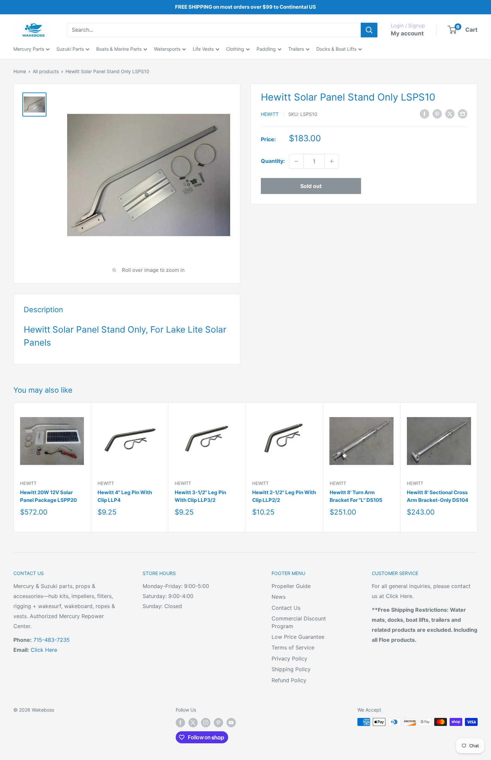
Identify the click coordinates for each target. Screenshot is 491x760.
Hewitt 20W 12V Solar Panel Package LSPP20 (48, 496)
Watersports (167, 49)
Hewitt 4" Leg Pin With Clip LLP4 (125, 496)
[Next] (478, 467)
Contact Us (286, 607)
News (279, 596)
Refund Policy (289, 680)
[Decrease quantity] (296, 161)
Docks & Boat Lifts (336, 49)
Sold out (311, 186)
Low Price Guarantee (298, 636)
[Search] (369, 30)
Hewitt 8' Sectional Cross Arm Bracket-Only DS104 (437, 496)
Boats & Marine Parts (119, 49)
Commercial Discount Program (299, 622)
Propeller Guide (291, 586)
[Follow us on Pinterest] (218, 722)
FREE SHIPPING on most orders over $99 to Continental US (245, 7)
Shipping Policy (291, 669)
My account (407, 33)
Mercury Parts (28, 49)
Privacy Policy (289, 658)
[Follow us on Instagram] (205, 722)
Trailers (296, 49)
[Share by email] (462, 114)
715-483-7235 (51, 639)
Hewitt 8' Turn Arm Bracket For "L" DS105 (356, 496)
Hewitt (270, 114)
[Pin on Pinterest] (437, 114)
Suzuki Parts (70, 49)
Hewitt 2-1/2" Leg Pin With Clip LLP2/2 (284, 496)
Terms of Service (293, 647)
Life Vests (203, 49)
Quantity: (273, 161)
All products (46, 71)
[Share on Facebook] (424, 114)
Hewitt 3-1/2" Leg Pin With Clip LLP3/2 (200, 496)
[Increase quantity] (332, 161)
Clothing (235, 49)
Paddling (266, 49)
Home (19, 71)
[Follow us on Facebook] (180, 722)
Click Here (44, 649)
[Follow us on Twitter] (193, 722)
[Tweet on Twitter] (450, 114)
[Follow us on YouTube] (231, 722)
